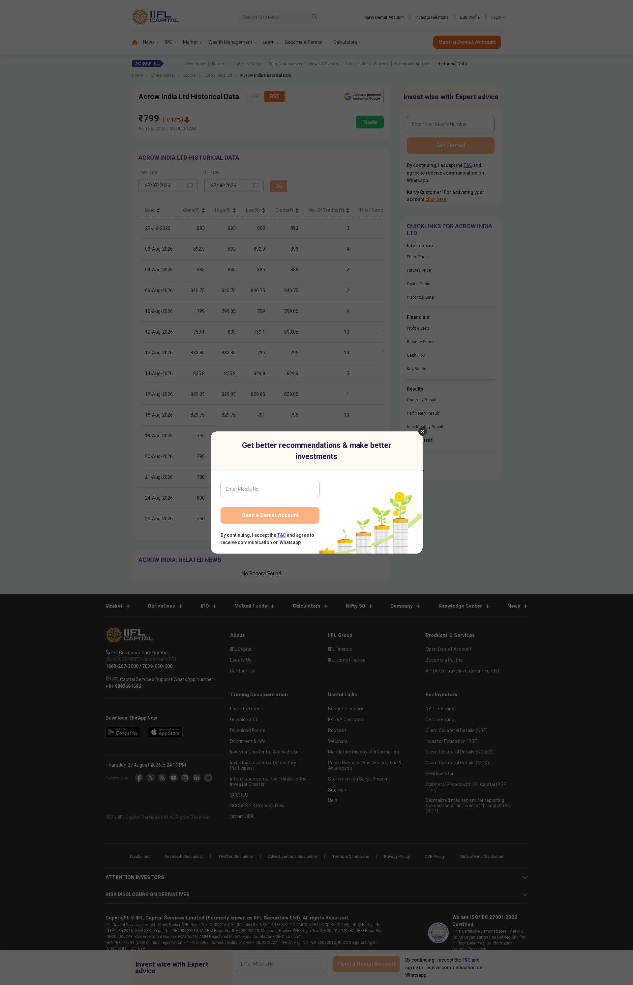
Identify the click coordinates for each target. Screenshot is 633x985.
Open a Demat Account (270, 515)
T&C (281, 535)
